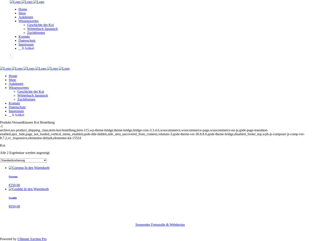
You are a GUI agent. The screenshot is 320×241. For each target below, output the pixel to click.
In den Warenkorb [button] (37, 168)
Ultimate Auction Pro (32, 239)
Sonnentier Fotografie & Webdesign (160, 224)
